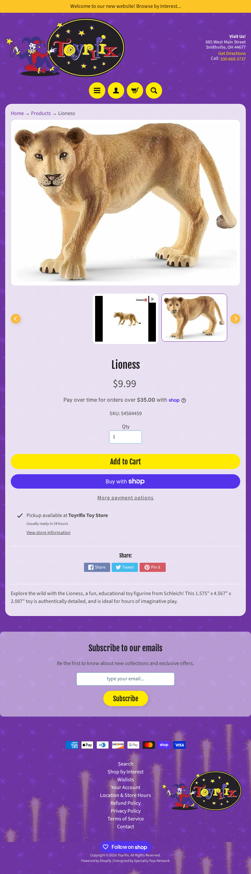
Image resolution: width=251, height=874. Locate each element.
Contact (125, 826)
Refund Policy (125, 803)
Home (17, 113)
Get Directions (232, 53)
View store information (48, 532)
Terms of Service (126, 818)
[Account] (116, 90)
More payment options (125, 497)
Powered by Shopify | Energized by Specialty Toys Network (125, 860)
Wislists (125, 779)
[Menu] (97, 90)
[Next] (235, 319)
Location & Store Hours (125, 795)
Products (41, 113)
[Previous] (16, 319)
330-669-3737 (233, 59)
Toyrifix (123, 855)
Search (125, 764)
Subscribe (125, 699)
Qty (125, 426)
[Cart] (135, 90)
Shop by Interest (125, 771)
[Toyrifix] (65, 47)
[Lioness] (194, 318)
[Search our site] (154, 90)
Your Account (125, 787)
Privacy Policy (126, 811)
